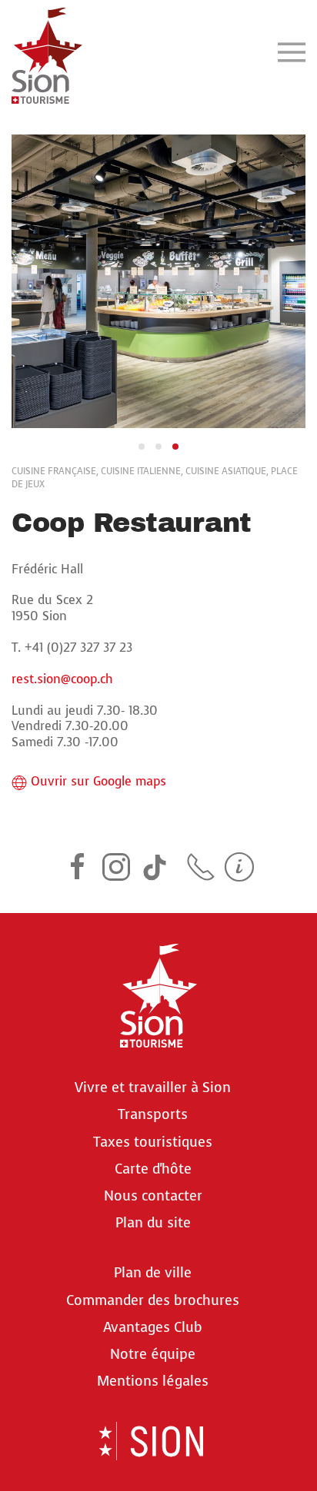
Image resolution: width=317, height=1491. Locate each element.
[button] (291, 52)
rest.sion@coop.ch (62, 679)
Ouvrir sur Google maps (98, 781)
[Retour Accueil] (47, 52)
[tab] (141, 446)
